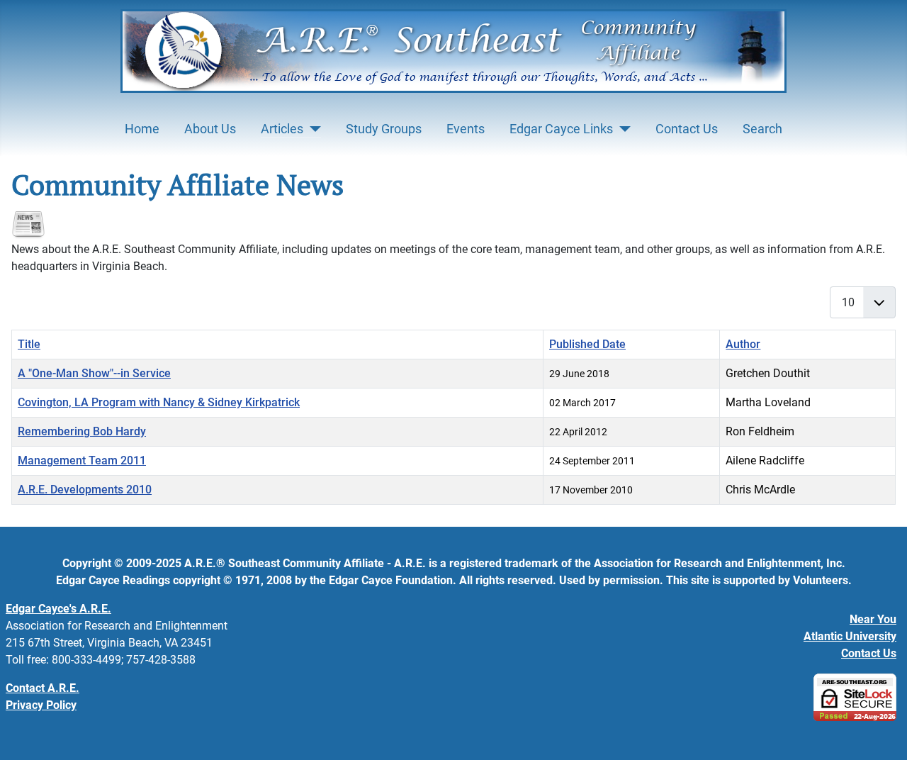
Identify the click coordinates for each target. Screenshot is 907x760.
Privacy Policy (41, 705)
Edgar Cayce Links (561, 129)
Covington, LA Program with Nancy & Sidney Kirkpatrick (159, 402)
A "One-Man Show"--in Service (94, 373)
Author (743, 344)
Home (142, 129)
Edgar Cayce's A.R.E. (58, 608)
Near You (873, 619)
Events (465, 129)
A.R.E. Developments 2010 (85, 489)
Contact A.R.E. (42, 688)
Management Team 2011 (82, 460)
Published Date (587, 344)
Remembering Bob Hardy (82, 431)
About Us (210, 129)
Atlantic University (850, 636)
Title (29, 344)
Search (762, 129)
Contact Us (686, 129)
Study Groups (384, 129)
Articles (282, 129)
